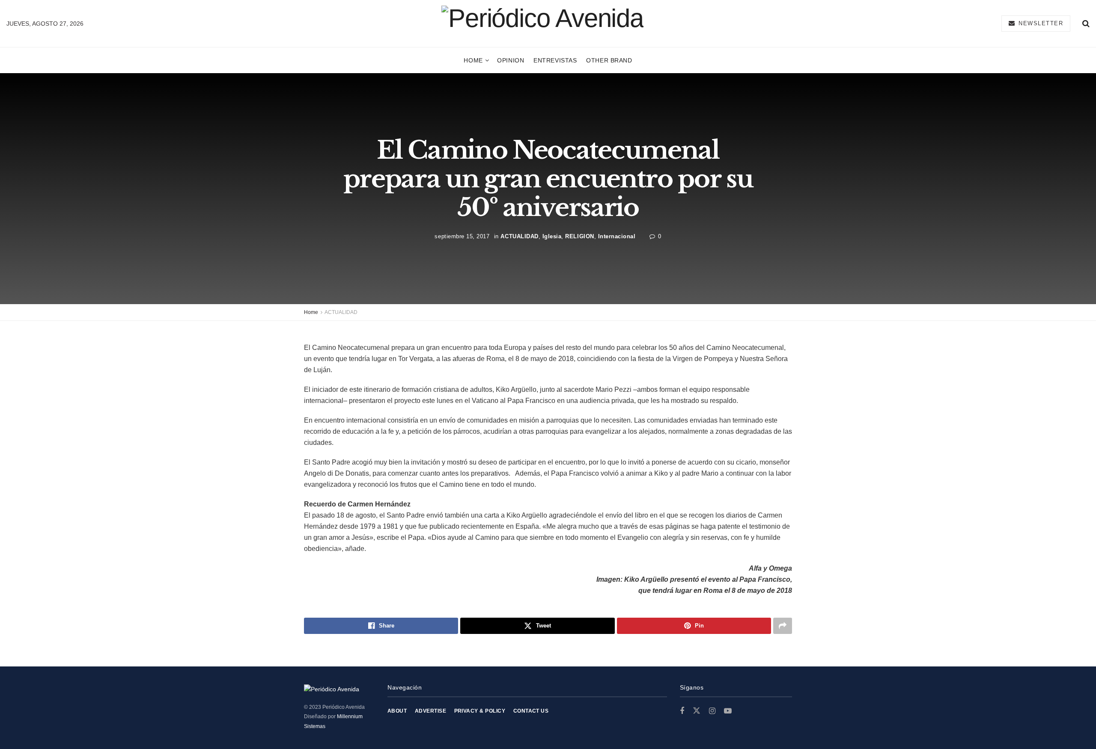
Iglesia (552, 236)
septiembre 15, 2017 (462, 236)
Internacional (617, 236)
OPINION (510, 60)
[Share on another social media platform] (782, 626)
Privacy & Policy (480, 711)
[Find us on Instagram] (712, 711)
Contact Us (531, 711)
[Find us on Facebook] (682, 711)
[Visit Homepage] (542, 23)
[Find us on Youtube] (728, 711)
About (397, 711)
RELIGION (579, 236)
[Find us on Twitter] (696, 711)
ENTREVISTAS (555, 60)
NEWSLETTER (1039, 23)
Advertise (430, 711)
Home (473, 60)
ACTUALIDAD (519, 236)
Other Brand (609, 60)
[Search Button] (1086, 23)
